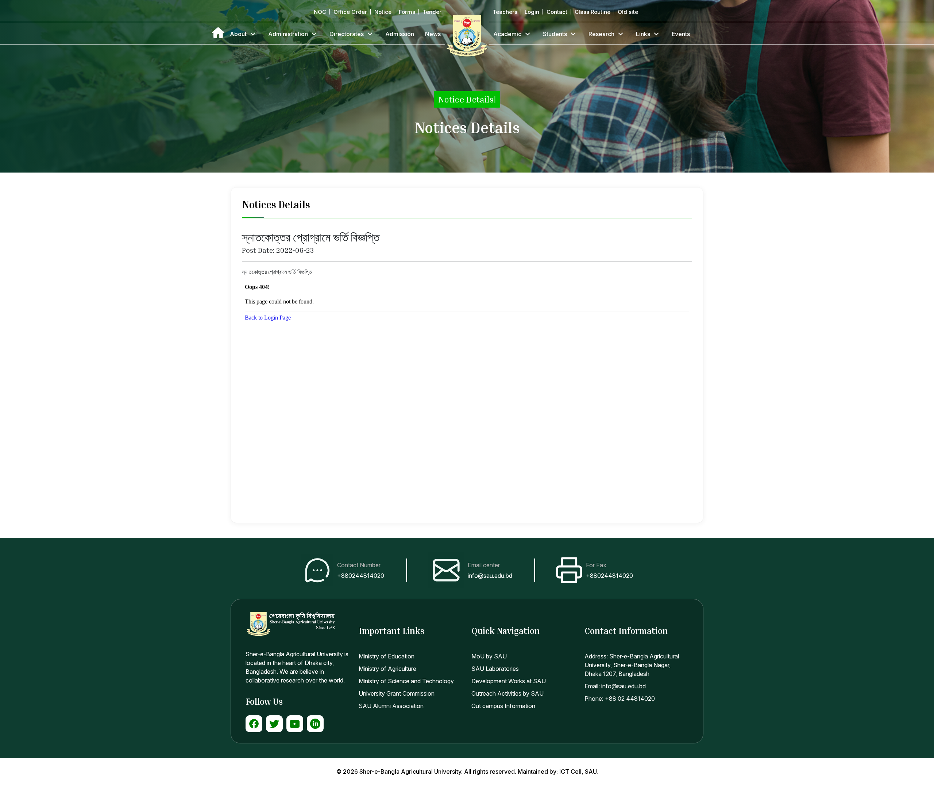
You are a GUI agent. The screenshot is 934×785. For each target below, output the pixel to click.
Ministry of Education (386, 656)
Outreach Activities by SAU (507, 693)
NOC (320, 11)
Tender (431, 11)
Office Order (350, 11)
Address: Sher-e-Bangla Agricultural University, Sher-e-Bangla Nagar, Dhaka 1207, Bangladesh (631, 665)
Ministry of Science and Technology (406, 681)
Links (643, 34)
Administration (288, 34)
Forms (407, 11)
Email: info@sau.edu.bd (615, 686)
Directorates (346, 34)
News (433, 34)
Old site (628, 11)
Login (532, 11)
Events (681, 34)
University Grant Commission (397, 693)
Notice (382, 11)
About (238, 34)
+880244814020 (360, 575)
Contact (557, 11)
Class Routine (592, 11)
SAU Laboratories (495, 668)
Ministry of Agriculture (387, 668)
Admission (399, 34)
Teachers (505, 11)
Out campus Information (503, 705)
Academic (507, 34)
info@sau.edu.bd (490, 575)
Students (555, 34)
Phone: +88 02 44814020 (619, 698)
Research (601, 34)
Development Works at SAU (508, 681)
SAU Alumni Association (391, 705)
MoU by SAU (489, 656)
